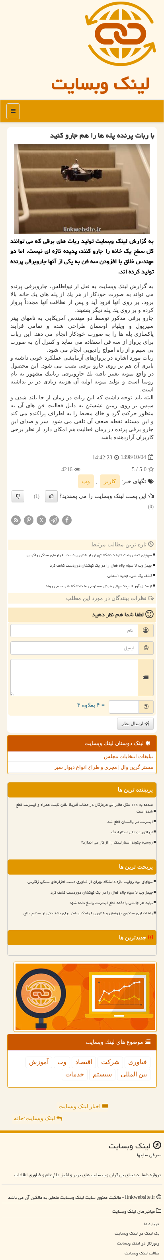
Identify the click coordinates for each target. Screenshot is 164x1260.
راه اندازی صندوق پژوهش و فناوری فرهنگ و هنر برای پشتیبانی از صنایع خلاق (88, 913)
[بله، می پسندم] (51, 496)
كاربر (110, 481)
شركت (110, 1062)
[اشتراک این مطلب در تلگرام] (54, 520)
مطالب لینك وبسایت (142, 1253)
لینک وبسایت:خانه (35, 1118)
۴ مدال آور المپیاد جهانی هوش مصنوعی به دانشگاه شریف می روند (98, 586)
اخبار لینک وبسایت (80, 1106)
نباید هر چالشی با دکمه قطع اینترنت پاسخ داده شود (111, 903)
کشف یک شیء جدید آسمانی (129, 576)
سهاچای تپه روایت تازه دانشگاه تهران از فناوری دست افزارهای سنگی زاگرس (89, 555)
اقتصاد (83, 1062)
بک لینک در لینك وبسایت (137, 1233)
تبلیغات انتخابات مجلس (128, 756)
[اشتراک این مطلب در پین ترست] (28, 520)
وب (86, 481)
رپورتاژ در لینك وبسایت (138, 1243)
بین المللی (134, 1074)
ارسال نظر (132, 723)
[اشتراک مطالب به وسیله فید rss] (15, 520)
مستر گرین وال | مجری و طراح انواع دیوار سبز (103, 767)
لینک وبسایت (100, 83)
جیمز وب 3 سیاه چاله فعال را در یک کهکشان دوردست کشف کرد (101, 565)
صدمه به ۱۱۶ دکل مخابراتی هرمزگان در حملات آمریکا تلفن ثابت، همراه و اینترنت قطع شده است (84, 808)
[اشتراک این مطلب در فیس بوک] (66, 520)
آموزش (39, 1062)
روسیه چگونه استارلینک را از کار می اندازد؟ (117, 842)
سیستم (102, 1074)
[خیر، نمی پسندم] (18, 496)
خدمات (74, 1074)
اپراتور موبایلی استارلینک (132, 832)
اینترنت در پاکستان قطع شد (130, 822)
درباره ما (151, 1223)
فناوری (137, 1062)
